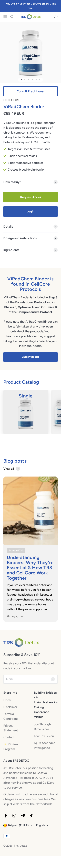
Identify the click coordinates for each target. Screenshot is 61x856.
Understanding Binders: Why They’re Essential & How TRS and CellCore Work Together (30, 567)
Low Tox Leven (44, 736)
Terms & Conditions (10, 716)
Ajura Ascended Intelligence (45, 745)
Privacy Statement (10, 728)
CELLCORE (11, 100)
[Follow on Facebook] (5, 815)
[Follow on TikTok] (31, 815)
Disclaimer (10, 707)
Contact (9, 737)
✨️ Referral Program (10, 746)
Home (7, 700)
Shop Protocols (30, 356)
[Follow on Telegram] (23, 815)
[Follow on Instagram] (14, 815)
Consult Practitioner (31, 91)
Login (30, 211)
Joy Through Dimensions (42, 726)
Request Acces (30, 197)
